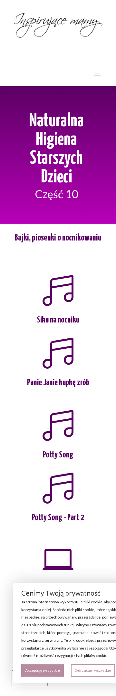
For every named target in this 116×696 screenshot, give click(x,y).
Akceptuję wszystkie (42, 670)
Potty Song (58, 455)
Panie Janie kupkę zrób (58, 382)
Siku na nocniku (58, 320)
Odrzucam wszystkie (93, 670)
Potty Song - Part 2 (58, 517)
